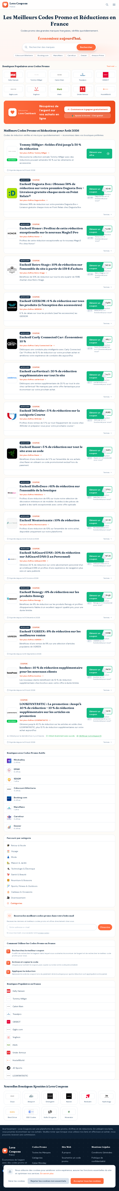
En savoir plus (47, 1173)
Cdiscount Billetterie (24, 55)
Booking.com (43, 55)
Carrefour (72, 55)
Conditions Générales (102, 1152)
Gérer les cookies (16, 1181)
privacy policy (43, 933)
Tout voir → (112, 66)
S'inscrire (105, 927)
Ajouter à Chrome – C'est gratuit (89, 115)
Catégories (37, 1157)
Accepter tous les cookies (87, 1181)
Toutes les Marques (41, 1152)
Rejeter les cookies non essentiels (48, 1181)
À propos (66, 1152)
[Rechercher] (107, 4)
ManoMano (58, 55)
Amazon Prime (98, 55)
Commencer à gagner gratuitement (89, 109)
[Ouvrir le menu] (114, 4)
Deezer (84, 55)
